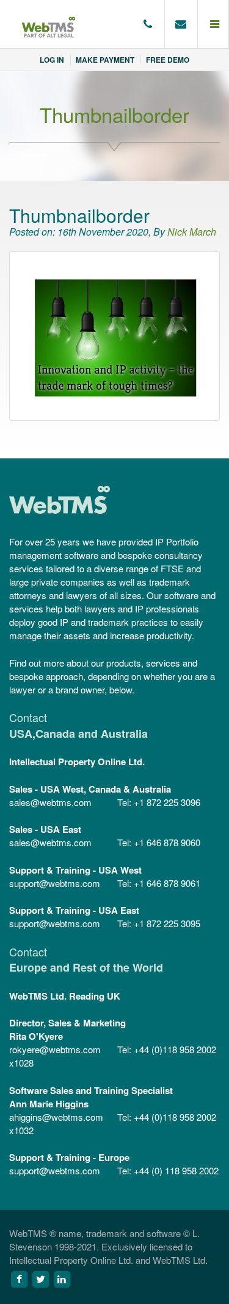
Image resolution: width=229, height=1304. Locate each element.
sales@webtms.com (50, 802)
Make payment (105, 59)
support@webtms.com (54, 883)
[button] (213, 24)
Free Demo (167, 59)
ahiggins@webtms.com (56, 1116)
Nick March (191, 232)
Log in (52, 59)
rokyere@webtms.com (55, 1049)
